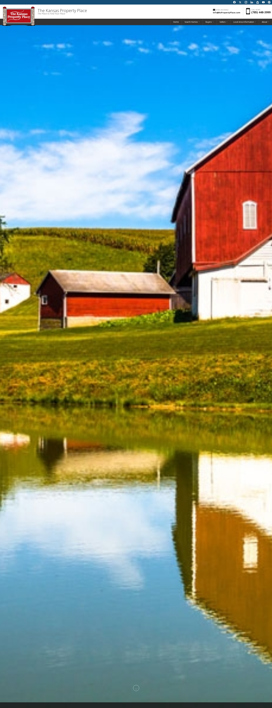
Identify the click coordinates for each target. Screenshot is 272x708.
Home (176, 22)
